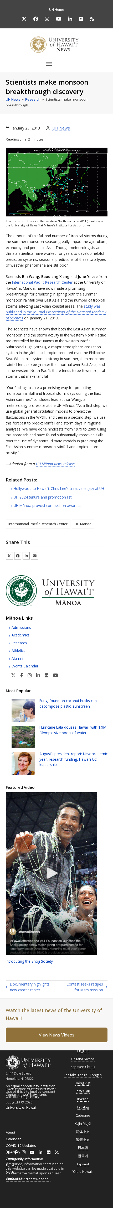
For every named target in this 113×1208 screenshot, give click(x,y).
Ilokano (83, 1099)
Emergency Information (24, 1159)
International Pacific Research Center (42, 282)
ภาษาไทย (83, 1091)
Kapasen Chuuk (83, 1067)
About (10, 1132)
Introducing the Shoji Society (29, 961)
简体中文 (83, 1131)
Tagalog (83, 1107)
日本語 (83, 1147)
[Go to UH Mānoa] (56, 605)
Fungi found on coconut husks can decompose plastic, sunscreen (68, 703)
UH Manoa (83, 523)
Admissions (21, 627)
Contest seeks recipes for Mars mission (82, 987)
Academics (20, 634)
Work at (15, 1178)
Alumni (17, 658)
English (83, 1051)
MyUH (10, 1172)
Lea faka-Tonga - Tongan (83, 1075)
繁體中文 (83, 1139)
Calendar (13, 1139)
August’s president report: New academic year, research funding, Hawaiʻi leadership (73, 759)
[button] (56, 63)
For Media (14, 1165)
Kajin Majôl (83, 1123)
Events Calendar (25, 665)
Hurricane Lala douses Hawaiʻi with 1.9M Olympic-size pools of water (72, 730)
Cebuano (83, 1115)
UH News (61, 128)
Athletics (18, 650)
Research (19, 642)
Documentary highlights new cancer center (27, 987)
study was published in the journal (56, 312)
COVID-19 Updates (21, 1145)
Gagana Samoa (83, 1059)
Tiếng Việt (82, 1083)
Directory (13, 1152)
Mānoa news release (55, 463)
